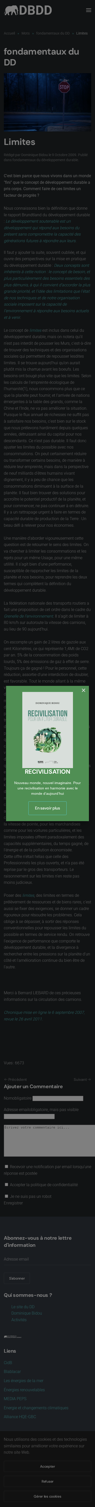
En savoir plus (47, 808)
